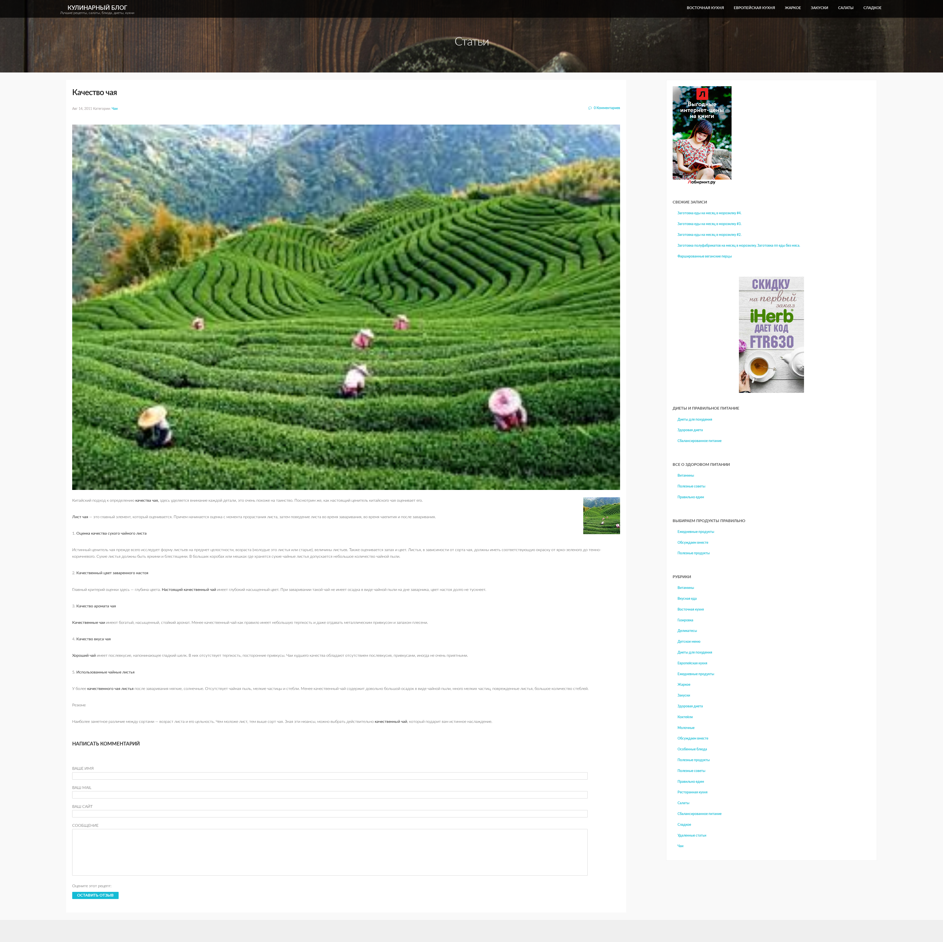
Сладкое (872, 8)
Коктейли (685, 717)
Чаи (115, 109)
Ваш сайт (82, 807)
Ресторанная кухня (692, 792)
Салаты (846, 8)
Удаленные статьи (692, 835)
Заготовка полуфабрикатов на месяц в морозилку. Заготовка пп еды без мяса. (739, 245)
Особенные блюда (692, 749)
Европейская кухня (754, 8)
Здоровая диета (690, 430)
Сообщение (85, 826)
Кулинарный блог (97, 10)
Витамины (686, 475)
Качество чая (94, 93)
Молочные (686, 728)
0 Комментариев (606, 108)
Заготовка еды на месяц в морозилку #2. (709, 235)
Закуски (819, 8)
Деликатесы (687, 631)
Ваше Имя (83, 769)
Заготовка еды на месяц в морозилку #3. (709, 224)
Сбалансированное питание (699, 441)
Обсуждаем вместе (693, 542)
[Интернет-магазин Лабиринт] (702, 183)
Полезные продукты (694, 553)
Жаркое (793, 8)
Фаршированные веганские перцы (705, 256)
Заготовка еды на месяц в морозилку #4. (709, 213)
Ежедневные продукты (696, 532)
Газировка (685, 620)
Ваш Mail (81, 788)
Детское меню (689, 641)
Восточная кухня (705, 8)
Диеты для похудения (695, 419)
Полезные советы (691, 486)
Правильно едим (691, 497)
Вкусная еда (687, 598)
